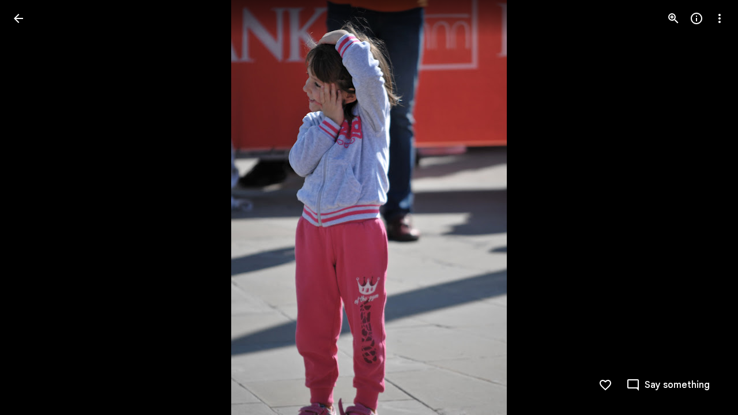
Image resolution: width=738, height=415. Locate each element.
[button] (32, 207)
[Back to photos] (18, 18)
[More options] (719, 18)
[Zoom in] (673, 18)
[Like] (605, 385)
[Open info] (696, 18)
